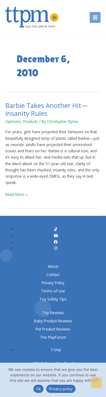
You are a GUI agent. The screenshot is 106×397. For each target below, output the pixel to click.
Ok (38, 389)
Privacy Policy (53, 282)
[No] (96, 382)
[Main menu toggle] (95, 17)
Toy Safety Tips (53, 299)
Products (30, 121)
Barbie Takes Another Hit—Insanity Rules (46, 109)
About (53, 266)
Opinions (13, 121)
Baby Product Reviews (53, 320)
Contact (53, 274)
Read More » (16, 194)
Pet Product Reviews (53, 329)
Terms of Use (53, 290)
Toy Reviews (53, 312)
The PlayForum (53, 337)
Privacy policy (61, 389)
